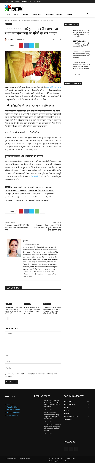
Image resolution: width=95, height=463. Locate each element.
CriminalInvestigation (46, 190)
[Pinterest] (21, 45)
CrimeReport (22, 190)
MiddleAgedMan (47, 197)
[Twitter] (85, 1)
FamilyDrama (37, 194)
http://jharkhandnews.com (31, 244)
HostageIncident (49, 194)
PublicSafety (20, 200)
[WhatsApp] (37, 45)
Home (7, 21)
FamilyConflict (25, 194)
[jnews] (6, 39)
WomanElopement (42, 200)
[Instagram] (82, 1)
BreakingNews (16, 187)
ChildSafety (48, 187)
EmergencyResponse (12, 194)
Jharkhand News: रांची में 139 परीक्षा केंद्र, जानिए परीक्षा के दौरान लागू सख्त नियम (17, 227)
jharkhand (14, 21)
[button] (87, 14)
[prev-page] (6, 318)
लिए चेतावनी (34, 176)
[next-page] (9, 318)
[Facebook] (79, 1)
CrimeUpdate (33, 190)
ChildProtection (28, 187)
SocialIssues (30, 200)
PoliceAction (9, 200)
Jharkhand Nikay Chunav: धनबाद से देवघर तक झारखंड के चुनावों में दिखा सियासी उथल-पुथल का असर (47, 227)
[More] (42, 45)
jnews (11, 39)
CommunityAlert (11, 190)
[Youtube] (89, 1)
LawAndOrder (35, 197)
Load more (76, 74)
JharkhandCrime (11, 197)
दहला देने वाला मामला (54, 87)
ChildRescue (39, 187)
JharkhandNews (23, 197)
